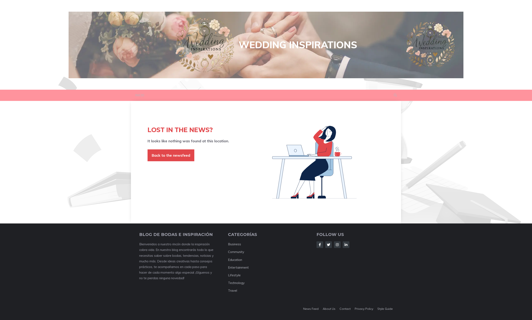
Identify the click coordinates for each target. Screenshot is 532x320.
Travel (232, 291)
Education (235, 260)
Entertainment (238, 267)
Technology (236, 283)
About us (329, 309)
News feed (311, 309)
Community (236, 252)
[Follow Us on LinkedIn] (346, 244)
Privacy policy (364, 309)
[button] (395, 95)
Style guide (385, 309)
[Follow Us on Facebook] (319, 244)
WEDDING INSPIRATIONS (298, 45)
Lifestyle (234, 275)
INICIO (139, 95)
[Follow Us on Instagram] (337, 244)
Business (234, 244)
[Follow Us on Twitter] (328, 244)
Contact (345, 309)
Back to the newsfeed (171, 155)
